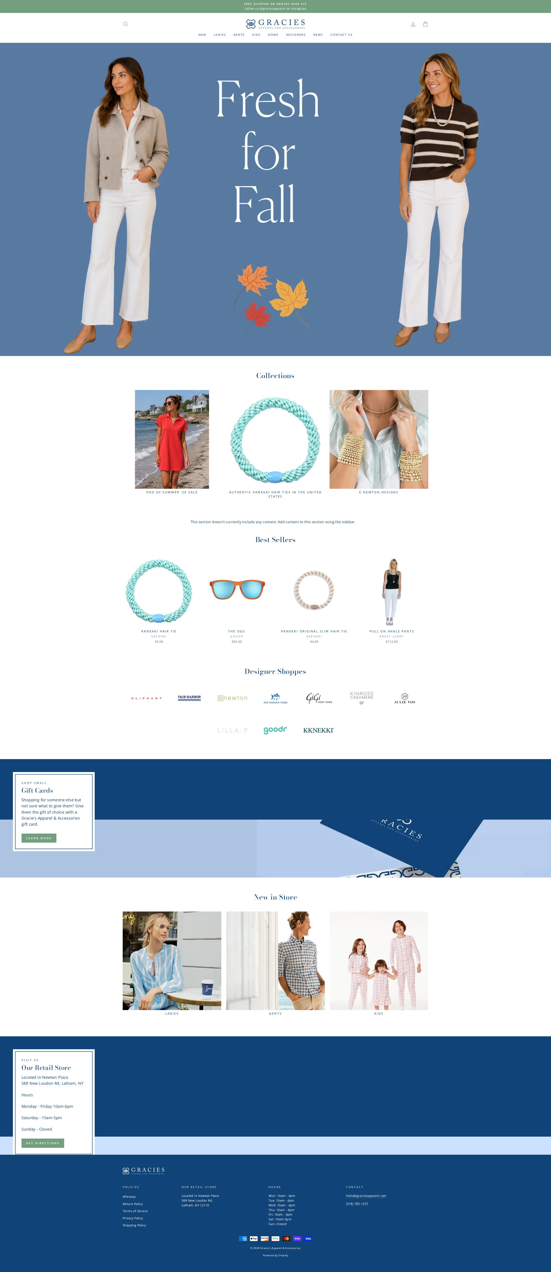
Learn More (39, 838)
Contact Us (341, 35)
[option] (275, 6)
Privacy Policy (133, 1218)
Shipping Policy (134, 1225)
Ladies (220, 35)
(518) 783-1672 (357, 1204)
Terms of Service (135, 1211)
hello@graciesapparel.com (366, 1196)
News (318, 35)
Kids (256, 35)
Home (273, 35)
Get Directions (43, 1143)
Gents (239, 35)
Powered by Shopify (275, 1255)
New (202, 35)
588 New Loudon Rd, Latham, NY (53, 1083)
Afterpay (129, 1197)
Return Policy (133, 1204)
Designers (296, 35)
